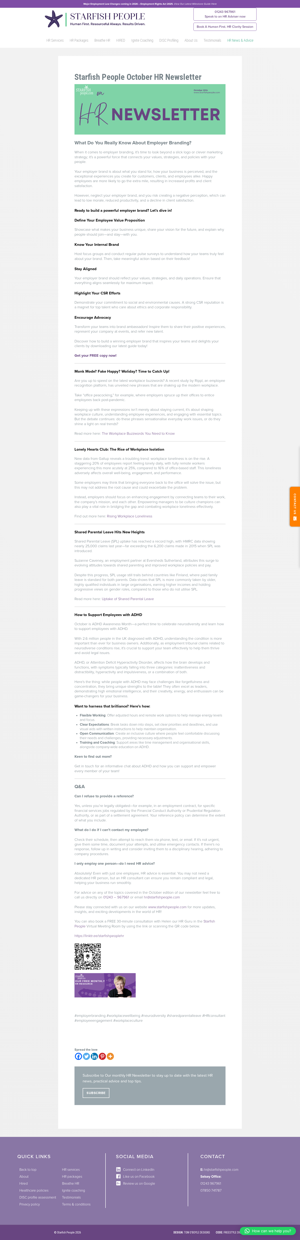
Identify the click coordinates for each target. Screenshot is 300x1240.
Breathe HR (102, 40)
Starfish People (66, 1232)
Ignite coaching (73, 1190)
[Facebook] (78, 1056)
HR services (71, 1170)
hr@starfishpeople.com (162, 897)
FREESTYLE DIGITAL (235, 1232)
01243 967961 (225, 14)
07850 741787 (211, 1190)
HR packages (72, 1176)
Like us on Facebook (139, 1176)
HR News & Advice (240, 40)
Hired (23, 1183)
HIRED (120, 40)
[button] (268, 1231)
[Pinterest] (102, 1056)
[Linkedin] (94, 1056)
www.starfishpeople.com (167, 907)
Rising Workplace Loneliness (129, 516)
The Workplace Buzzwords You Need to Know (138, 433)
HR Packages (79, 40)
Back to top (28, 1170)
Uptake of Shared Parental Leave (128, 599)
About (24, 1176)
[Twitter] (86, 1056)
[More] (110, 1056)
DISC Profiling (168, 40)
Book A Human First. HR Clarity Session (225, 27)
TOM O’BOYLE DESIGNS (197, 1232)
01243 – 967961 (116, 897)
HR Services (55, 40)
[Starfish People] (94, 27)
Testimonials (212, 40)
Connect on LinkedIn (138, 1170)
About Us (191, 40)
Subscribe (96, 1093)
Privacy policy (29, 1204)
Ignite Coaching (142, 40)
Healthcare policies (34, 1190)
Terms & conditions (76, 1204)
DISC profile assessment (37, 1197)
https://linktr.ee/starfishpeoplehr (99, 936)
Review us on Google (139, 1183)
